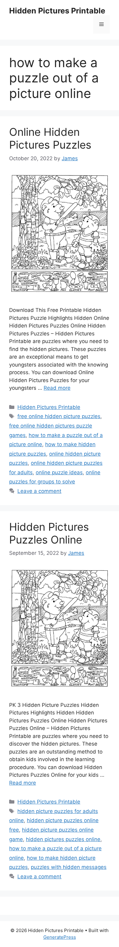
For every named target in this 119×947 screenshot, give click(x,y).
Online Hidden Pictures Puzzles (50, 138)
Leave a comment (39, 491)
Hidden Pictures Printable (57, 10)
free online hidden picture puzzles (58, 416)
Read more (57, 388)
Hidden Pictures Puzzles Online (49, 533)
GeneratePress (59, 937)
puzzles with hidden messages (68, 867)
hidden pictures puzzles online (63, 839)
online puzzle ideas (59, 472)
